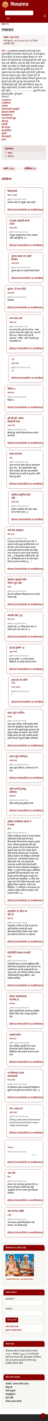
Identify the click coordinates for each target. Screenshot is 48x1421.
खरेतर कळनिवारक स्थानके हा (18, 998)
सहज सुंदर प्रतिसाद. (18, 756)
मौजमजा (11, 156)
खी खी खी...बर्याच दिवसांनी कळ (15, 420)
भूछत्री (4, 133)
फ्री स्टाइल (6, 127)
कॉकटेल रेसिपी (8, 112)
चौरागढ (5, 121)
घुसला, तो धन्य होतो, (16, 289)
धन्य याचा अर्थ (15, 318)
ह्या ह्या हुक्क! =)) (16, 648)
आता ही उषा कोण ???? (19, 681)
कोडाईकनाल (7, 115)
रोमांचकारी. (6, 137)
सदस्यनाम (9, 1299)
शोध (8, 18)
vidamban (6, 100)
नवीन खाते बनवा (12, 1326)
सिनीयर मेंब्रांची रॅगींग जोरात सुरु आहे (17, 581)
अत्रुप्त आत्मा (14, 37)
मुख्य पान (5, 24)
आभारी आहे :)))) (14, 615)
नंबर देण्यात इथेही (15, 1211)
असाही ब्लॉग (15, 1035)
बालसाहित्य (6, 131)
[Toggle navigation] (45, 16)
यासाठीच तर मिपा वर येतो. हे (17, 913)
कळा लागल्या (15, 454)
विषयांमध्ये (12, 191)
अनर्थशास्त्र (6, 103)
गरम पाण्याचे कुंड (9, 118)
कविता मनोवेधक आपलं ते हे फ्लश (19, 823)
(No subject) (16, 1108)
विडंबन (10, 153)
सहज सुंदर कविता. (16, 713)
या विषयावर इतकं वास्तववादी (15, 1074)
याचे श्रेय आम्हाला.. (15, 530)
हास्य (4, 140)
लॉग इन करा (29, 210)
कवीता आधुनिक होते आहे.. (20, 496)
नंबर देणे (11, 1173)
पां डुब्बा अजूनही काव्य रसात (19, 222)
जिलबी (4, 124)
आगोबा (5, 106)
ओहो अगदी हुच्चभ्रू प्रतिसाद (17, 790)
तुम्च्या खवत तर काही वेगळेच (21, 258)
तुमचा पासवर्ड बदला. (14, 1330)
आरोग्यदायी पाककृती (10, 109)
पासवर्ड (8, 1309)
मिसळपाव (19, 4)
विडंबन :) (11, 389)
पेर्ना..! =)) (5, 51)
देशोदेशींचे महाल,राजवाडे (18, 952)
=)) (12, 359)
